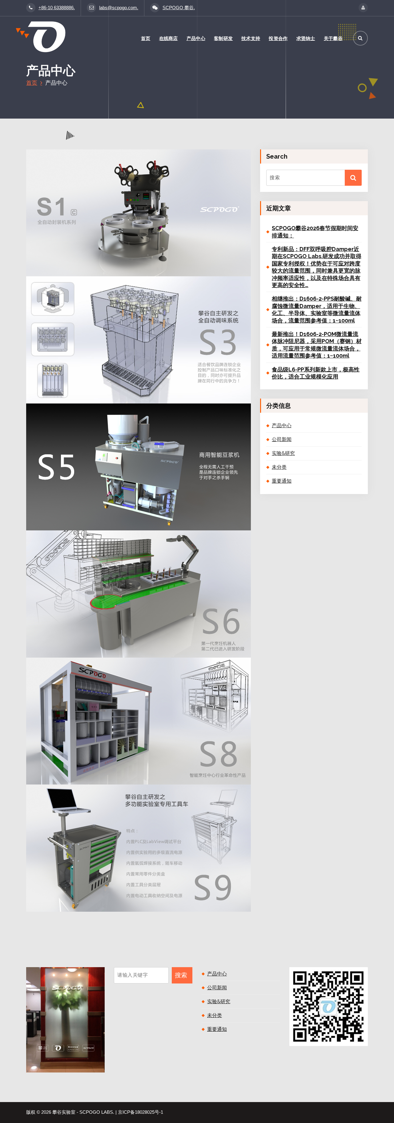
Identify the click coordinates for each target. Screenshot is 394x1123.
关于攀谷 (333, 38)
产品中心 (196, 38)
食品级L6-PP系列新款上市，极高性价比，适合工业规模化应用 (316, 373)
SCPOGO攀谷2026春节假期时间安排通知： (315, 231)
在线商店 (168, 38)
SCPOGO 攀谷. (179, 7)
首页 (146, 38)
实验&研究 (283, 453)
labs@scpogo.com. (118, 7)
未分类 (279, 467)
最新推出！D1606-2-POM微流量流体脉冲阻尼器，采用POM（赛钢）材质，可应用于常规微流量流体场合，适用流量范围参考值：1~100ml (317, 345)
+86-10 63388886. (56, 7)
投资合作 (278, 38)
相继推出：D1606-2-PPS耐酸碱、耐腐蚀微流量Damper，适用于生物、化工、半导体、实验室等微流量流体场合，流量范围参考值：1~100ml (317, 309)
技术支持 (250, 38)
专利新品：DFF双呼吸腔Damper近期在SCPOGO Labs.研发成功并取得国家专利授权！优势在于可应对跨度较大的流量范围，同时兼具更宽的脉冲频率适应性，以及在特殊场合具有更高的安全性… (316, 267)
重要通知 (281, 481)
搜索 (181, 975)
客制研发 (223, 38)
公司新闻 (281, 439)
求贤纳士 (305, 38)
